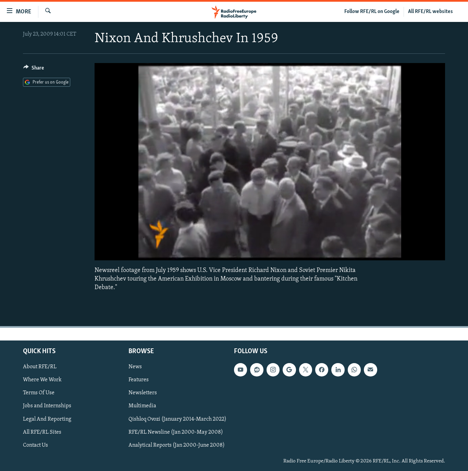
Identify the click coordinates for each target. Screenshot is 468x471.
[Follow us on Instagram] (273, 369)
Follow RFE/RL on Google (371, 11)
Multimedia (142, 406)
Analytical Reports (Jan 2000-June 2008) (176, 445)
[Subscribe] (370, 369)
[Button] (33, 69)
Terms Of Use (38, 393)
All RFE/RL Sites (42, 432)
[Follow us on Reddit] (256, 369)
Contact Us (35, 445)
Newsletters (142, 393)
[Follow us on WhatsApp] (354, 369)
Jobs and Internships (47, 406)
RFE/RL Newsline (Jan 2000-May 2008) (175, 432)
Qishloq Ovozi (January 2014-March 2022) (177, 419)
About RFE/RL (40, 367)
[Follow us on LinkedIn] (337, 369)
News (135, 367)
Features (138, 380)
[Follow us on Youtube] (240, 369)
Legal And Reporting (47, 419)
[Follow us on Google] (289, 369)
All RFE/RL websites (430, 11)
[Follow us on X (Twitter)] (305, 369)
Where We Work (42, 380)
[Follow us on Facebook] (321, 369)
